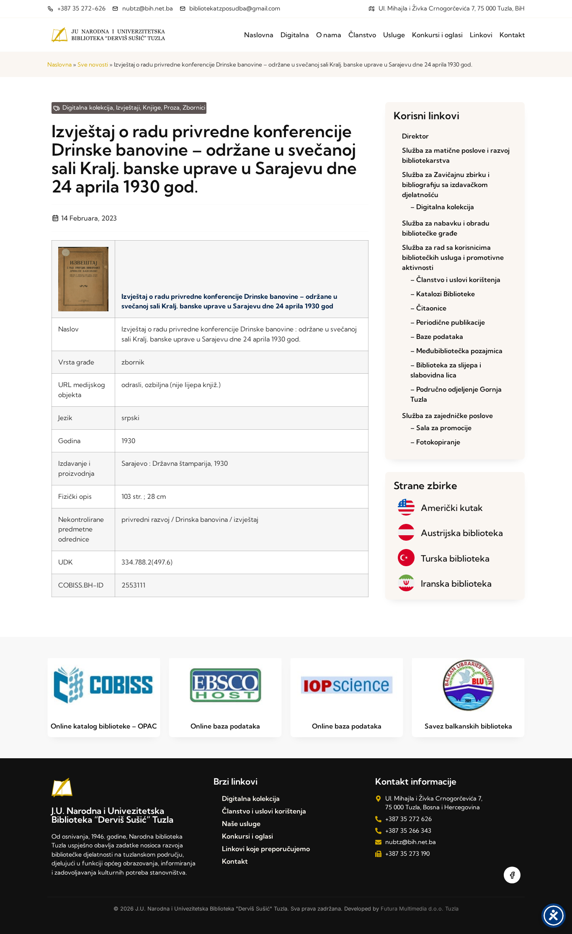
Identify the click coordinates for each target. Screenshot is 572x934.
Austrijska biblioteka (462, 532)
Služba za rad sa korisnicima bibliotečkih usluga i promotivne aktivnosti (453, 257)
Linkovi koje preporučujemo (266, 848)
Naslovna (258, 35)
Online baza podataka (225, 726)
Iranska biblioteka (456, 583)
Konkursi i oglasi (437, 35)
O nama (328, 35)
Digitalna (295, 35)
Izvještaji (128, 107)
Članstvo (362, 35)
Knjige (152, 107)
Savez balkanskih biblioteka (468, 726)
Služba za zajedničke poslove (447, 415)
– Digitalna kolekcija (442, 207)
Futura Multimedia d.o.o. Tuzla (420, 909)
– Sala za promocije (441, 427)
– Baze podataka (436, 336)
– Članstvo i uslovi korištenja (455, 279)
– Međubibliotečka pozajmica (456, 350)
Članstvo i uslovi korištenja (264, 811)
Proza (172, 107)
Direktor (415, 136)
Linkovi (481, 35)
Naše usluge (241, 823)
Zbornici (194, 107)
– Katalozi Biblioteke (442, 294)
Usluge (394, 35)
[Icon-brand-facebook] (512, 875)
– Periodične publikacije (447, 322)
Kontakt (512, 35)
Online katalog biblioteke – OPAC (104, 726)
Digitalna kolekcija (87, 107)
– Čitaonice (428, 308)
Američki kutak (452, 507)
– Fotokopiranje (435, 442)
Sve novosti (92, 64)
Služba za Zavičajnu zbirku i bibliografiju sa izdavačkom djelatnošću (446, 184)
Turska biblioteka (455, 558)
